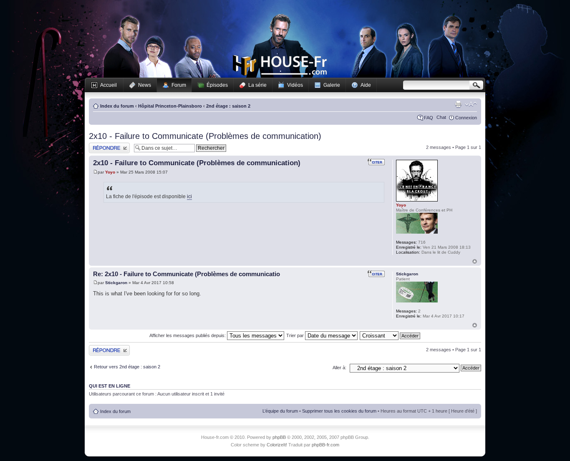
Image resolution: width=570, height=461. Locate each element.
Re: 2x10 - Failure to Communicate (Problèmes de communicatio (186, 273)
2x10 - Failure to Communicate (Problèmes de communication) (205, 136)
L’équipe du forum (280, 410)
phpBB (279, 437)
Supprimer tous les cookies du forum (339, 410)
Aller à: (339, 367)
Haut (474, 261)
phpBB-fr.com (325, 444)
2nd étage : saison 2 (228, 105)
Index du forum (117, 105)
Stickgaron (116, 282)
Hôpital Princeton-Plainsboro (170, 105)
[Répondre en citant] (376, 162)
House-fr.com (280, 65)
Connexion (466, 117)
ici (189, 196)
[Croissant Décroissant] (390, 335)
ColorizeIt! (277, 444)
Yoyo (110, 172)
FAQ (428, 117)
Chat (441, 117)
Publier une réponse (109, 145)
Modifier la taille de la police (471, 104)
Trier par (295, 335)
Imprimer (458, 104)
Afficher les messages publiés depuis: (188, 335)
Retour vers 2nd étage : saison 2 (127, 366)
